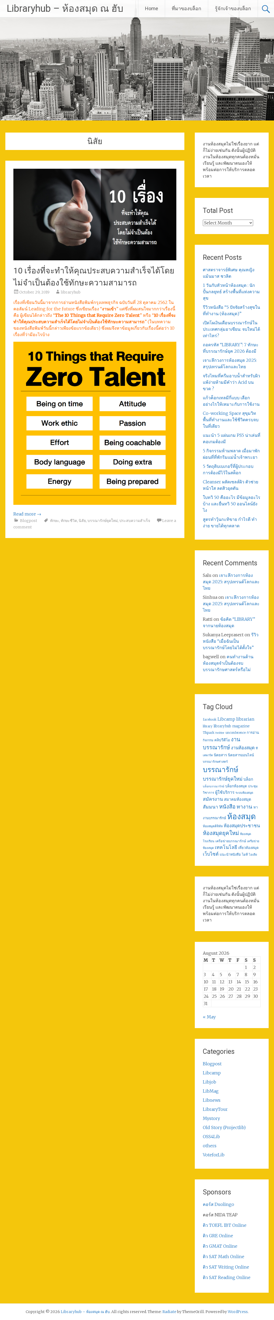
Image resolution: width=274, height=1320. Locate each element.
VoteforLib (213, 1154)
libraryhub (71, 292)
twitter (219, 733)
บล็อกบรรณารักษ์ (213, 786)
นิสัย (82, 520)
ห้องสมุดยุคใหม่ (221, 833)
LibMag (211, 1091)
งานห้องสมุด (243, 748)
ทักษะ (54, 520)
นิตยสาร (220, 755)
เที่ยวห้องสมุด (248, 847)
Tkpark (208, 733)
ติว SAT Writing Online (226, 1267)
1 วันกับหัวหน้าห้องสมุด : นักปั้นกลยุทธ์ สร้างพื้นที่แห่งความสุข (231, 292)
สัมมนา (210, 807)
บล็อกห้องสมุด (236, 786)
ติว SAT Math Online (223, 1256)
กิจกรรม (208, 740)
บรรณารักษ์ (220, 769)
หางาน (244, 806)
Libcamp (226, 719)
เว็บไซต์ (211, 854)
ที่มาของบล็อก (186, 8)
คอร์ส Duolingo (218, 1204)
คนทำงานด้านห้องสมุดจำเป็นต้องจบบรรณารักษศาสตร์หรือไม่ (228, 663)
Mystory (211, 1118)
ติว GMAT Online (220, 1246)
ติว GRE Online (218, 1235)
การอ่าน (253, 732)
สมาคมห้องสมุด (237, 799)
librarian (245, 719)
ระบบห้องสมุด (244, 793)
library (207, 726)
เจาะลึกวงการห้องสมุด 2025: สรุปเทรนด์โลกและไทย (231, 582)
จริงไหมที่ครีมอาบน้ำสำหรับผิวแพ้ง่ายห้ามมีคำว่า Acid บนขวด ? (231, 382)
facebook (209, 719)
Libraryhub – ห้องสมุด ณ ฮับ (65, 8)
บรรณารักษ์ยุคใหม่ (102, 520)
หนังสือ (227, 806)
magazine (241, 726)
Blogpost (28, 520)
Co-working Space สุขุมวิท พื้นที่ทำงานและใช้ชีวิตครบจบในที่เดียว (230, 420)
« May (209, 1017)
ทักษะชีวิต (69, 520)
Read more (27, 514)
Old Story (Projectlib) (224, 1127)
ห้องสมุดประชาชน (242, 826)
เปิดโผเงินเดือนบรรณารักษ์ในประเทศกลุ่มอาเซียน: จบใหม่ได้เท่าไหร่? (231, 329)
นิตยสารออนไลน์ (241, 755)
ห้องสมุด (241, 816)
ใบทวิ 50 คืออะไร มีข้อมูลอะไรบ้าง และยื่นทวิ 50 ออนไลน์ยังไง (231, 504)
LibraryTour (215, 1109)
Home (151, 8)
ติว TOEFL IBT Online (224, 1225)
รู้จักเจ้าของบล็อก (233, 8)
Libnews (211, 1100)
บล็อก (248, 779)
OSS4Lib (211, 1136)
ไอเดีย (253, 854)
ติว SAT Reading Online (226, 1277)
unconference (236, 733)
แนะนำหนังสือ (230, 854)
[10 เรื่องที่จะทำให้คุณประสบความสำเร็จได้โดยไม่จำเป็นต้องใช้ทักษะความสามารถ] (94, 258)
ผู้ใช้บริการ (224, 792)
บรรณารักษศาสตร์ (215, 762)
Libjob (209, 1082)
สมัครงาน (213, 799)
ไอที (245, 854)
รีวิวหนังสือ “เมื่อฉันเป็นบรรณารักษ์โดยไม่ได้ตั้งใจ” (230, 641)
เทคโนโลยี (226, 847)
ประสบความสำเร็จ (134, 520)
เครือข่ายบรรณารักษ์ (230, 841)
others (209, 1145)
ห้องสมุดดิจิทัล (213, 826)
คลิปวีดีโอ (222, 740)
